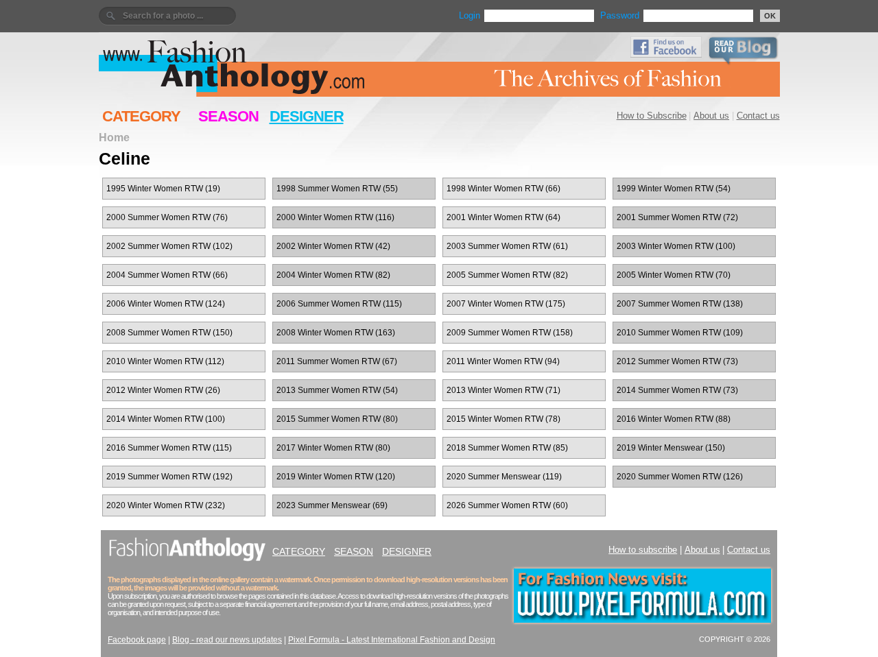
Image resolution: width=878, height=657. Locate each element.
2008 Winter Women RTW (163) (335, 332)
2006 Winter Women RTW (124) (165, 304)
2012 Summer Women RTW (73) (677, 361)
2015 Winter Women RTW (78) (503, 419)
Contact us (758, 115)
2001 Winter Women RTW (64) (503, 217)
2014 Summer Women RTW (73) (677, 390)
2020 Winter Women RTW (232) (165, 505)
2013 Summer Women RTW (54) (337, 390)
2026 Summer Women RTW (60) (507, 505)
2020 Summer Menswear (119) (504, 476)
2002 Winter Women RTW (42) (333, 246)
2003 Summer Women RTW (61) (507, 246)
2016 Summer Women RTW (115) (169, 448)
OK (770, 16)
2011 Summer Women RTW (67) (336, 361)
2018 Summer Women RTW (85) (507, 448)
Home (114, 137)
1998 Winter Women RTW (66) (503, 188)
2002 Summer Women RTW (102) (169, 246)
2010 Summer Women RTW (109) (680, 332)
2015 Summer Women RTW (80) (337, 419)
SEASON (228, 116)
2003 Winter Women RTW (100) (676, 246)
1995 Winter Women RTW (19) (163, 188)
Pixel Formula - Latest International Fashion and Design (391, 640)
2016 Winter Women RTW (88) (674, 419)
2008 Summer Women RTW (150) (169, 332)
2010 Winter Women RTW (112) (165, 361)
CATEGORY (141, 116)
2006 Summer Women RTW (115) (339, 304)
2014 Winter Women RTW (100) (165, 419)
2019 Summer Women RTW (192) (169, 476)
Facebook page (137, 640)
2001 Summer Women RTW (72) (677, 217)
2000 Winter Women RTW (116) (335, 217)
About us (711, 115)
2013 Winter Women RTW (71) (503, 390)
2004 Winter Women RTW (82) (333, 275)
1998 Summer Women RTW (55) (337, 188)
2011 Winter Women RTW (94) (503, 361)
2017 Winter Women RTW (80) (333, 448)
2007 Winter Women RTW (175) (506, 304)
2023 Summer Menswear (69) (332, 505)
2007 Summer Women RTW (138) (680, 304)
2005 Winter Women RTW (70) (674, 275)
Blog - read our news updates (227, 640)
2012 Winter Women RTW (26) (163, 390)
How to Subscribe (652, 115)
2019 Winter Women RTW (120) (335, 476)
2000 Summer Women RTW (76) (167, 217)
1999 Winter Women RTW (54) (674, 188)
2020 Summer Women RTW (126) (680, 476)
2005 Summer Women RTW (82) (507, 275)
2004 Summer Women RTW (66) (167, 275)
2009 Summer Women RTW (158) (510, 332)
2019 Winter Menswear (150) (671, 448)
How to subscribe (642, 550)
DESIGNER (307, 116)
